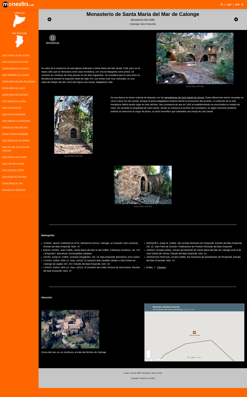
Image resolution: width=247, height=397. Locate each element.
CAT (229, 4)
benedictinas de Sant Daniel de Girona (184, 97)
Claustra (161, 267)
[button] (242, 4)
